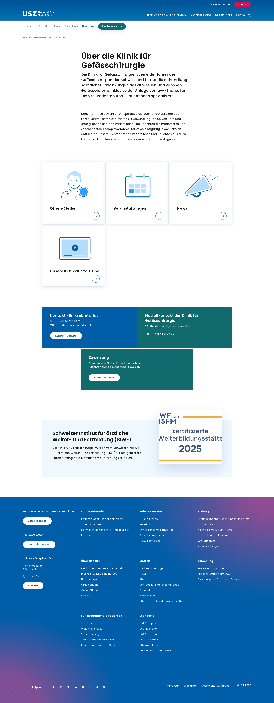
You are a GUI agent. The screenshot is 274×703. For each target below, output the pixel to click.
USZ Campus (148, 623)
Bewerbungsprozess (153, 535)
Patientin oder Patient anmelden (102, 518)
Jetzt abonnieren (39, 544)
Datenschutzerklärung (215, 685)
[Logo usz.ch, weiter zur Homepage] (38, 14)
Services (86, 623)
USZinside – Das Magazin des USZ (161, 601)
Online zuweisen (104, 377)
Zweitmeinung (90, 634)
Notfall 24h (242, 4)
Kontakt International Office (99, 645)
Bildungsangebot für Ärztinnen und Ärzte (224, 518)
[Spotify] (104, 687)
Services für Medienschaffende (159, 584)
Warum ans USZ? (91, 628)
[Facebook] (53, 687)
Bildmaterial (147, 595)
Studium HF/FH (207, 524)
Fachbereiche (200, 15)
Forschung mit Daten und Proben (219, 579)
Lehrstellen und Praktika (213, 535)
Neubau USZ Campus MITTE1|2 (158, 650)
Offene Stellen (149, 518)
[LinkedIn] (75, 687)
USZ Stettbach (149, 639)
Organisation (89, 584)
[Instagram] (90, 687)
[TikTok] (97, 687)
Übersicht (29, 26)
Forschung (72, 26)
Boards (85, 535)
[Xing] (68, 687)
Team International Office (97, 639)
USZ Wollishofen (150, 645)
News (143, 573)
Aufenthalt (223, 15)
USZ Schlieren (148, 634)
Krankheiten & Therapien (166, 15)
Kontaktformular (66, 335)
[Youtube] (83, 687)
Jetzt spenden (37, 521)
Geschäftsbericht (92, 590)
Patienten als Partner (211, 568)
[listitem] (73, 193)
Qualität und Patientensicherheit (102, 568)
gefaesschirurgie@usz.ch (76, 325)
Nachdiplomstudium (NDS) (215, 529)
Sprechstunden (91, 524)
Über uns (88, 27)
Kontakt (33, 585)
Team (240, 15)
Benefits (145, 524)
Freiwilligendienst (150, 540)
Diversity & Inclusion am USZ (99, 573)
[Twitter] (61, 687)
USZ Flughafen (148, 628)
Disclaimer (191, 685)
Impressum (173, 685)
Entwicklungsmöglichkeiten (157, 529)
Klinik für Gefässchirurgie (37, 37)
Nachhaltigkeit (90, 579)
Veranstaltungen (208, 546)
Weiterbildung (207, 540)
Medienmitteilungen (152, 568)
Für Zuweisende (112, 26)
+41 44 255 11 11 (221, 4)
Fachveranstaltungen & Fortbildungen (105, 529)
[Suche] (249, 15)
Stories (144, 579)
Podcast (145, 590)
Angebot (45, 26)
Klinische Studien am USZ (214, 573)
